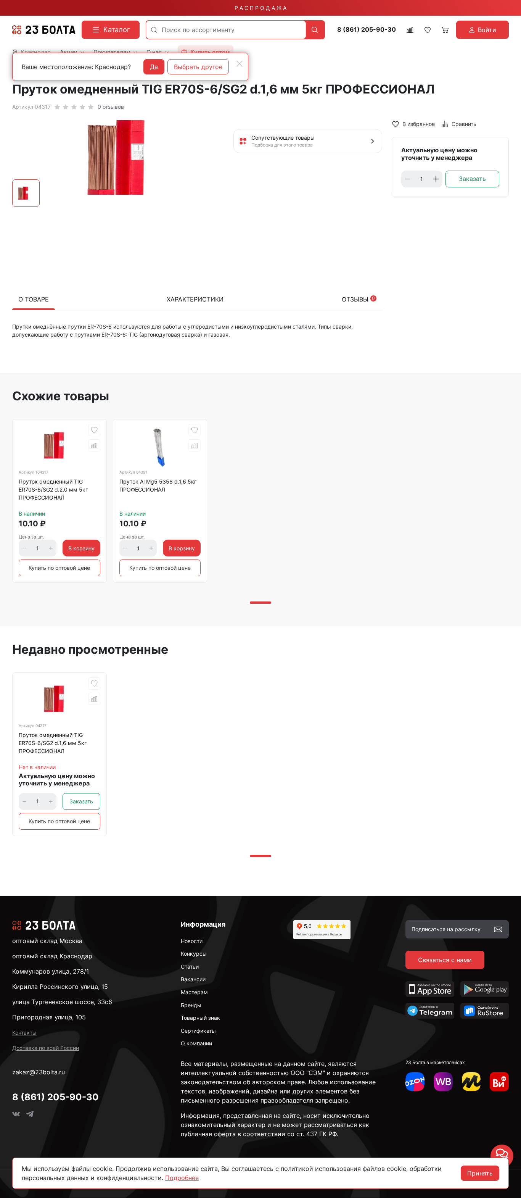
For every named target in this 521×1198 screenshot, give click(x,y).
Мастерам (194, 992)
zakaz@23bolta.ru (38, 1072)
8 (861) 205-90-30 (366, 29)
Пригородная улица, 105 (49, 1017)
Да (154, 67)
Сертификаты (198, 1030)
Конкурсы (194, 953)
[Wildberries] (443, 1081)
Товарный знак (200, 1017)
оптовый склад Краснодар (52, 956)
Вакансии (193, 979)
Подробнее (182, 1178)
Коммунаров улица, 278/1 (50, 971)
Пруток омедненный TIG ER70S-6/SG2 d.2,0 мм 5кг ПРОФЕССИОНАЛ (53, 489)
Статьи (190, 966)
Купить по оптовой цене (59, 567)
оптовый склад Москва (47, 941)
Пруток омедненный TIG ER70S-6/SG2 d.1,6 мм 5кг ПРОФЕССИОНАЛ (53, 743)
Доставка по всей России (45, 1048)
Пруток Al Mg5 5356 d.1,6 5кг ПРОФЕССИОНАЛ (157, 485)
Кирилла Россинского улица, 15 (60, 986)
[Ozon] (415, 1081)
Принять (480, 1173)
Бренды (191, 1005)
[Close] (239, 63)
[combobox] (226, 30)
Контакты (24, 1032)
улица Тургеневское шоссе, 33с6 (62, 1002)
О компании (196, 1043)
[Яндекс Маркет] (471, 1081)
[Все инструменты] (499, 1081)
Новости (192, 941)
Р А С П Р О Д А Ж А (260, 8)
